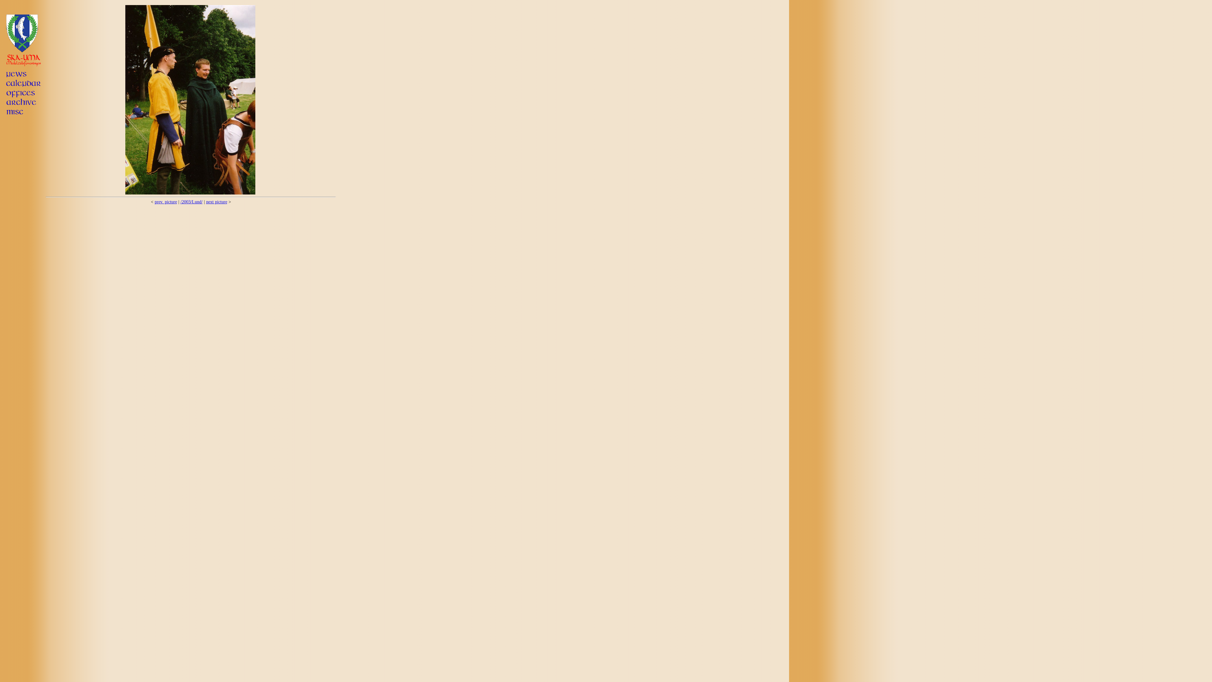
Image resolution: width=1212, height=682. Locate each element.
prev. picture (166, 202)
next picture (216, 202)
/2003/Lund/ (192, 202)
